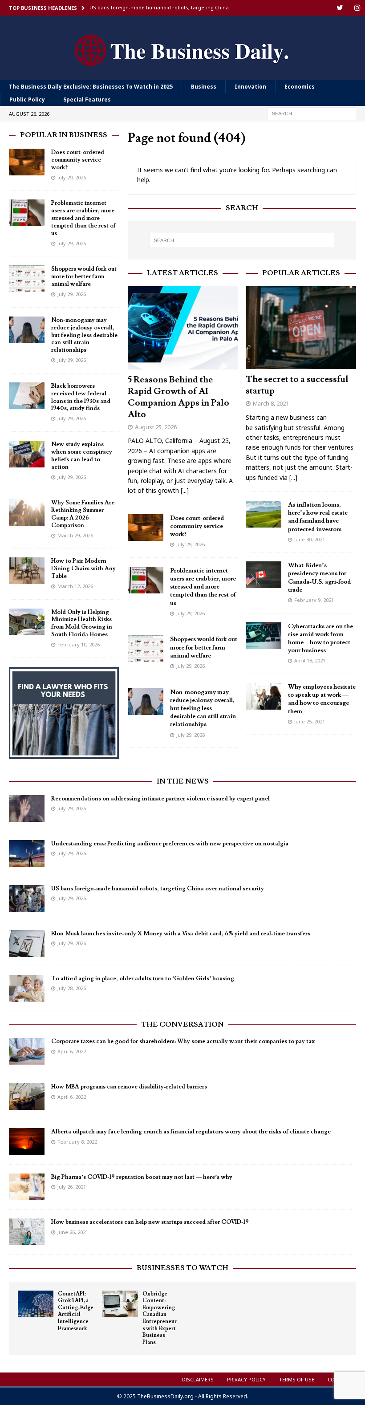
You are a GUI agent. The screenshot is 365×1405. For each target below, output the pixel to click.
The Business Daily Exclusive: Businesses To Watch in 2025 (91, 86)
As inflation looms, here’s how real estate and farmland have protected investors (318, 517)
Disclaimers (198, 1379)
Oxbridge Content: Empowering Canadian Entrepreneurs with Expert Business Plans (159, 1318)
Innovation (250, 86)
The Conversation (182, 1024)
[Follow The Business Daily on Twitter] (340, 8)
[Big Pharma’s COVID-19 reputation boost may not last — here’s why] (27, 1187)
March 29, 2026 (75, 535)
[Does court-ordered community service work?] (145, 527)
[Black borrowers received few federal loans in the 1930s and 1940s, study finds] (27, 395)
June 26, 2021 (72, 1232)
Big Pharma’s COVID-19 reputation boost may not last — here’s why (141, 1177)
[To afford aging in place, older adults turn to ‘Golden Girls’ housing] (27, 988)
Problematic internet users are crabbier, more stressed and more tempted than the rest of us (203, 587)
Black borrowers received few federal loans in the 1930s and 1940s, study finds (80, 397)
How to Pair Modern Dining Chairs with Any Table (83, 568)
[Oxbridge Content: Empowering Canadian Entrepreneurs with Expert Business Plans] (120, 1304)
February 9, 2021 (314, 600)
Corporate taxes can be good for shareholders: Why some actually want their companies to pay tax (183, 1041)
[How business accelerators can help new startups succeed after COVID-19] (27, 1231)
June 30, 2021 (309, 539)
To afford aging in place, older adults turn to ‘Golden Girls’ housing (142, 978)
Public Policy (27, 99)
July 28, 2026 (71, 988)
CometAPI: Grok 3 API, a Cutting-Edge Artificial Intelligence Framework (75, 1311)
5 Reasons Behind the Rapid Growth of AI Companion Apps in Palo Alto (178, 397)
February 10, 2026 (78, 644)
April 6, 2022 (71, 1051)
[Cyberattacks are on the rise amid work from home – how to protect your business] (263, 635)
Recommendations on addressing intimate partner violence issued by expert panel (160, 798)
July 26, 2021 (71, 1186)
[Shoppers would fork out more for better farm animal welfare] (145, 648)
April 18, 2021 (309, 660)
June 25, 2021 (309, 721)
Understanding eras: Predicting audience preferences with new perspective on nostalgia (169, 843)
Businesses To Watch (182, 1267)
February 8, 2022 (77, 1141)
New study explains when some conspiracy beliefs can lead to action (81, 456)
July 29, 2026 (190, 544)
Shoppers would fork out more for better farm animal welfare (203, 647)
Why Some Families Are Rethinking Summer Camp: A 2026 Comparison (82, 514)
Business (203, 86)
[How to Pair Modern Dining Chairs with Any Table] (27, 570)
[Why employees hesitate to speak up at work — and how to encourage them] (263, 696)
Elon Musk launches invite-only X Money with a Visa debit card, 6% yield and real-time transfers (180, 933)
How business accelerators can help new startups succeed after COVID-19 (150, 1222)
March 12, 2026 (75, 586)
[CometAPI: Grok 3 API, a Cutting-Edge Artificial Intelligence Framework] (35, 1304)
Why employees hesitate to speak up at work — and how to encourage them (322, 699)
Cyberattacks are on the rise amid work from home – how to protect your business (320, 638)
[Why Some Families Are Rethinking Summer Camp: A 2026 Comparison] (27, 512)
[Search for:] (311, 113)
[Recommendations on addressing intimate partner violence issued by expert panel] (27, 808)
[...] (185, 490)
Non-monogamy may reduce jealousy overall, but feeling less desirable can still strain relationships (203, 708)
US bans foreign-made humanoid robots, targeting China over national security (157, 888)
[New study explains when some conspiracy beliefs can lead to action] (27, 454)
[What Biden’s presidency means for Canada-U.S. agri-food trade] (263, 574)
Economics (299, 86)
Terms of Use (296, 1379)
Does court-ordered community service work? (197, 526)
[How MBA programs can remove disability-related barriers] (27, 1096)
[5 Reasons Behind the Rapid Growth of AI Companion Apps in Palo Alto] (183, 327)
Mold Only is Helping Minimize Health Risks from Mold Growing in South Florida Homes (81, 623)
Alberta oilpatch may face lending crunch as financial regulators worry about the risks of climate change (191, 1131)
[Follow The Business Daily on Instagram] (357, 8)
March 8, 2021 (271, 403)
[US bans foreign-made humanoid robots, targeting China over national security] (27, 898)
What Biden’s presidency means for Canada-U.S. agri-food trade (319, 577)
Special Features (87, 99)
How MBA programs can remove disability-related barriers (129, 1086)
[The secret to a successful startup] (301, 327)
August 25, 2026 (156, 427)
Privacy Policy (246, 1379)
